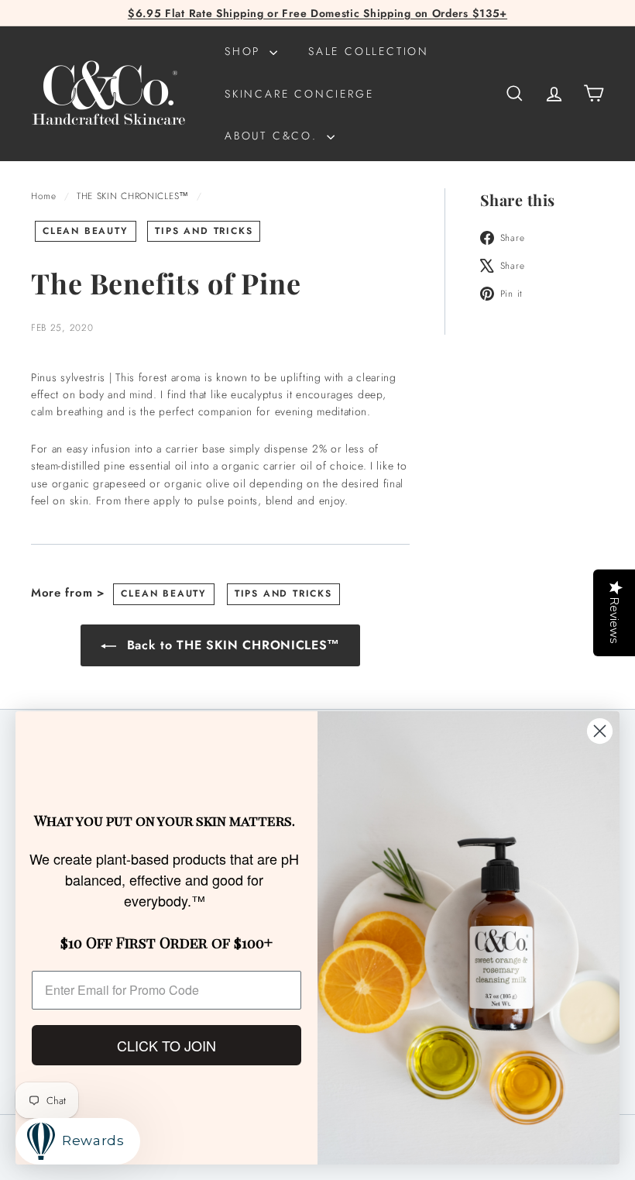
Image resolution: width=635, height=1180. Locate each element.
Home (45, 195)
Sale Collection (368, 51)
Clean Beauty (86, 231)
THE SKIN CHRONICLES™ (133, 195)
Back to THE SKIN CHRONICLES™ (231, 645)
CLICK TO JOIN (166, 1045)
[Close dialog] (599, 731)
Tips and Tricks (203, 231)
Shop (245, 51)
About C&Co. (274, 135)
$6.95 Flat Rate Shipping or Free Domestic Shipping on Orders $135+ (317, 13)
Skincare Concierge (299, 93)
